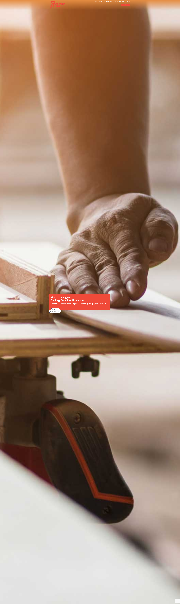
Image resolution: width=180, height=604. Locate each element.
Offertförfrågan (125, 4)
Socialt (123, 1)
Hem (96, 1)
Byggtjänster (109, 1)
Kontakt (128, 1)
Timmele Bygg (102, 1)
